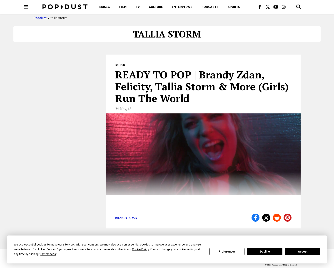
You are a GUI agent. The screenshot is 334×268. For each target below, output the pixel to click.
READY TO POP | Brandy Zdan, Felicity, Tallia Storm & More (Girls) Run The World (202, 86)
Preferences (227, 251)
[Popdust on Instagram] (283, 7)
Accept (302, 251)
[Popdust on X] (267, 7)
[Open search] (298, 7)
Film (123, 7)
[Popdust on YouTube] (275, 7)
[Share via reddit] (277, 218)
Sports (234, 7)
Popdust (40, 18)
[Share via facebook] (255, 218)
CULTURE (156, 7)
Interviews (182, 7)
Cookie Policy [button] (140, 249)
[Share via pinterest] (288, 218)
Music (104, 7)
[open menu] (26, 7)
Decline (265, 251)
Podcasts (210, 7)
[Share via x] (266, 218)
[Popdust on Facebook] (260, 7)
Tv (138, 7)
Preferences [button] (48, 254)
